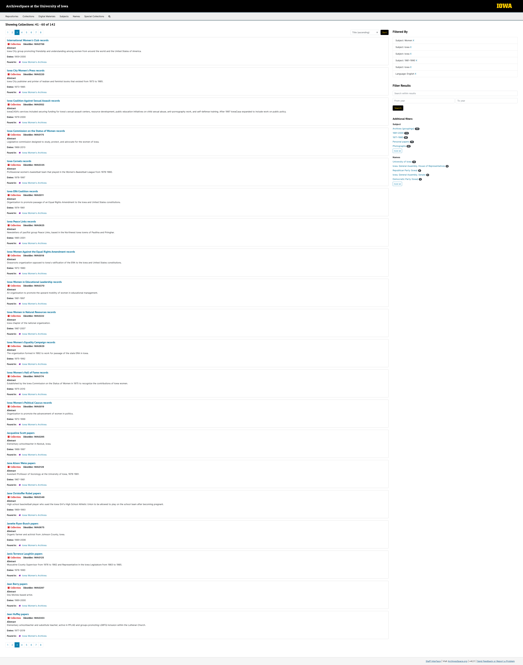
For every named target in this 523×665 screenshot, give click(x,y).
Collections (28, 16)
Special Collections (94, 16)
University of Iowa (404, 161)
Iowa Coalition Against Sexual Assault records (33, 100)
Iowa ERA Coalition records (22, 191)
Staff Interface (433, 661)
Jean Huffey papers (18, 614)
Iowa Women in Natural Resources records (31, 312)
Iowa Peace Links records (21, 221)
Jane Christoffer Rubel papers (24, 493)
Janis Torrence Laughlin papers (24, 553)
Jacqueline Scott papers (20, 433)
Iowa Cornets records (19, 161)
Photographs (401, 146)
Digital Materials (47, 16)
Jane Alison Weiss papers (21, 463)
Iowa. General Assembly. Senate (410, 174)
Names (76, 16)
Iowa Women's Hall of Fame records (27, 372)
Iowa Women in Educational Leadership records (34, 282)
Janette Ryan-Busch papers (22, 523)
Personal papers (403, 141)
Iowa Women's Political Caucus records (29, 402)
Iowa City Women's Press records (25, 70)
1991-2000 (400, 133)
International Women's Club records (27, 40)
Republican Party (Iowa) (406, 170)
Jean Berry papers (17, 584)
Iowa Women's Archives (34, 62)
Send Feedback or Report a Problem (496, 661)
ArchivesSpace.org (457, 661)
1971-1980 (400, 137)
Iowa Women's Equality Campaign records (31, 342)
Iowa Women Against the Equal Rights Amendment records (41, 251)
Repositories (11, 16)
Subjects (64, 16)
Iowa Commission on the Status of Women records (36, 131)
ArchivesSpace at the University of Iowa (37, 6)
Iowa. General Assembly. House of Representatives (420, 166)
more (396, 151)
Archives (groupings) (406, 128)
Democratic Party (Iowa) (407, 179)
